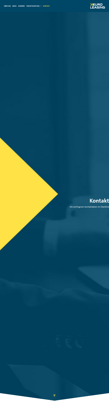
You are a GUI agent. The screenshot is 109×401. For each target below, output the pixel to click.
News (14, 6)
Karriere (21, 6)
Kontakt (46, 6)
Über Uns (7, 6)
